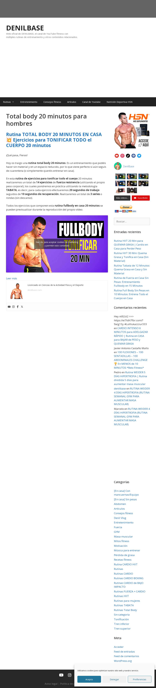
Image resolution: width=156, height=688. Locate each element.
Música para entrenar (127, 550)
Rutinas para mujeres (127, 600)
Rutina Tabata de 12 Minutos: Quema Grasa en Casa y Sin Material (132, 269)
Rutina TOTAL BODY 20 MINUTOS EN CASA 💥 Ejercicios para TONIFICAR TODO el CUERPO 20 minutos (54, 139)
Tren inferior (121, 624)
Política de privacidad (73, 683)
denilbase (120, 388)
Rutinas (7, 101)
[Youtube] (9, 306)
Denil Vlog (120, 518)
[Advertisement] (78, 71)
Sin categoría (122, 614)
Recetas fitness (122, 559)
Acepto (89, 679)
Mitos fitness (121, 541)
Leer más (11, 278)
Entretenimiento (28, 101)
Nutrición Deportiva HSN (119, 101)
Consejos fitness (52, 101)
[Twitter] (22, 306)
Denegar (114, 679)
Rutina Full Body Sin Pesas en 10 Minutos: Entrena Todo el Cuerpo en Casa (131, 294)
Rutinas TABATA (124, 605)
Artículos (71, 101)
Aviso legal (51, 683)
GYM (117, 532)
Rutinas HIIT (121, 596)
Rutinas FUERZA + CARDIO (129, 591)
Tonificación (121, 619)
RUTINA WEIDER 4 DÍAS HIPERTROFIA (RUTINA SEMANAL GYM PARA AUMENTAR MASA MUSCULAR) (132, 396)
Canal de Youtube (91, 101)
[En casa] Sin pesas (125, 499)
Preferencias (139, 679)
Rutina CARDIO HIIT (126, 564)
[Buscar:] (132, 221)
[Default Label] (117, 155)
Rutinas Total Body (125, 610)
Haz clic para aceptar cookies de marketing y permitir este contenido (57, 244)
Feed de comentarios (126, 656)
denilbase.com (35, 290)
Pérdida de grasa (124, 555)
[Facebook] (17, 306)
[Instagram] (13, 306)
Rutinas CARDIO (123, 573)
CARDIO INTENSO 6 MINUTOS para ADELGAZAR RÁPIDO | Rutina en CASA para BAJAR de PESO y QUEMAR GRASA (131, 335)
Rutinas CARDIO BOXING (128, 578)
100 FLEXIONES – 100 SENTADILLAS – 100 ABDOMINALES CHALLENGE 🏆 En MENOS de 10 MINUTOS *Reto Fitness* (131, 359)
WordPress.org (123, 661)
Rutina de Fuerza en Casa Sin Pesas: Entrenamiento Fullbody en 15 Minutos (131, 281)
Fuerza (118, 527)
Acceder (119, 647)
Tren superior (122, 628)
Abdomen (120, 504)
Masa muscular (123, 536)
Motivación (120, 546)
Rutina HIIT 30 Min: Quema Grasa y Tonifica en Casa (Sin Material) (131, 257)
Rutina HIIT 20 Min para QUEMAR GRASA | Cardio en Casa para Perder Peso (131, 244)
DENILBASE (25, 27)
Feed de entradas (124, 651)
